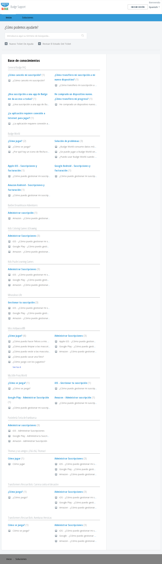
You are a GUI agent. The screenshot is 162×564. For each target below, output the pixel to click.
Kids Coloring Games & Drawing (22, 228)
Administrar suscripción (22, 213)
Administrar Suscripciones (23, 235)
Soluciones (27, 17)
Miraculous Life (15, 295)
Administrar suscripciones (23, 425)
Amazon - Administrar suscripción (74, 397)
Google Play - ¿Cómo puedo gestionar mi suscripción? (40, 246)
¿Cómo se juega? (21, 146)
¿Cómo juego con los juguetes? (29, 361)
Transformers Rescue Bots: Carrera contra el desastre (33, 484)
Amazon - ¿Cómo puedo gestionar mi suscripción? (38, 218)
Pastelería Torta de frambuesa (22, 418)
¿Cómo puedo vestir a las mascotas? (31, 351)
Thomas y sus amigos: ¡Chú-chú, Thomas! (27, 451)
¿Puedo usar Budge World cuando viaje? (80, 156)
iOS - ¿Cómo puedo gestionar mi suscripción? (36, 241)
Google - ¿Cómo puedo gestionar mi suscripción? (84, 535)
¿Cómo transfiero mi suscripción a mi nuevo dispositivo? (88, 85)
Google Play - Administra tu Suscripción (33, 435)
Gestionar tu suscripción (22, 302)
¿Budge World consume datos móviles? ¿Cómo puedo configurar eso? (95, 146)
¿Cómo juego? (17, 491)
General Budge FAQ (17, 67)
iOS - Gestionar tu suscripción (72, 383)
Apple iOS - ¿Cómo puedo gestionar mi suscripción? (85, 341)
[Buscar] (83, 36)
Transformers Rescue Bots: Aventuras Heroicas (30, 517)
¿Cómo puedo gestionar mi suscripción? (33, 176)
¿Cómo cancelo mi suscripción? (26, 75)
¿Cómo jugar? (16, 141)
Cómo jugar (15, 458)
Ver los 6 (17, 367)
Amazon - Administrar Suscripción (30, 440)
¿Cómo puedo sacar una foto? (28, 356)
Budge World (14, 133)
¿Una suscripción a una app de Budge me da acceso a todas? (44, 104)
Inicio (9, 17)
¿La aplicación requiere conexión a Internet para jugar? (41, 123)
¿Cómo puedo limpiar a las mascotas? (32, 346)
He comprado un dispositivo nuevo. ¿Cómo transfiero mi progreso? (93, 104)
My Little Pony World (17, 375)
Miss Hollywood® (16, 328)
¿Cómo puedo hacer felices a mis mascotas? (36, 341)
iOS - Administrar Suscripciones (28, 430)
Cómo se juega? (18, 525)
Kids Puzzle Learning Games (21, 261)
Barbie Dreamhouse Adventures (23, 205)
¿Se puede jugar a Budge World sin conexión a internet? (87, 151)
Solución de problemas (68, 141)
